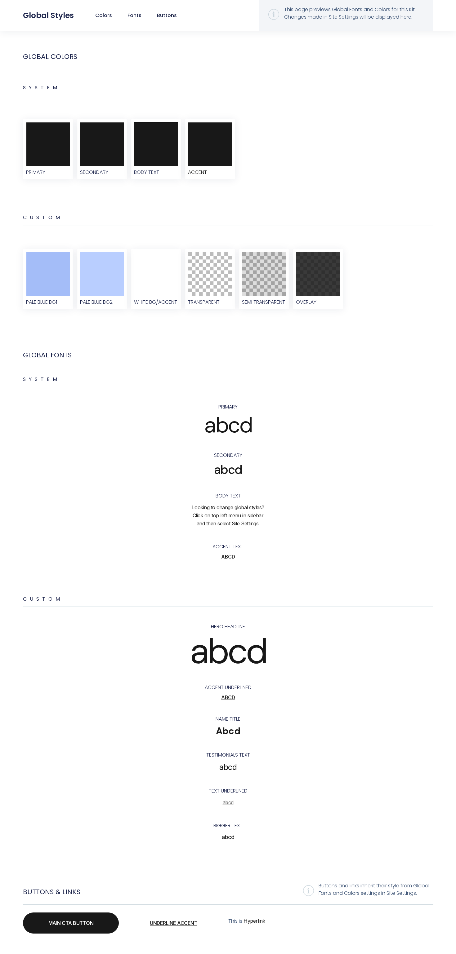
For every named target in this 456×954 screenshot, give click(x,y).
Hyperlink (254, 921)
